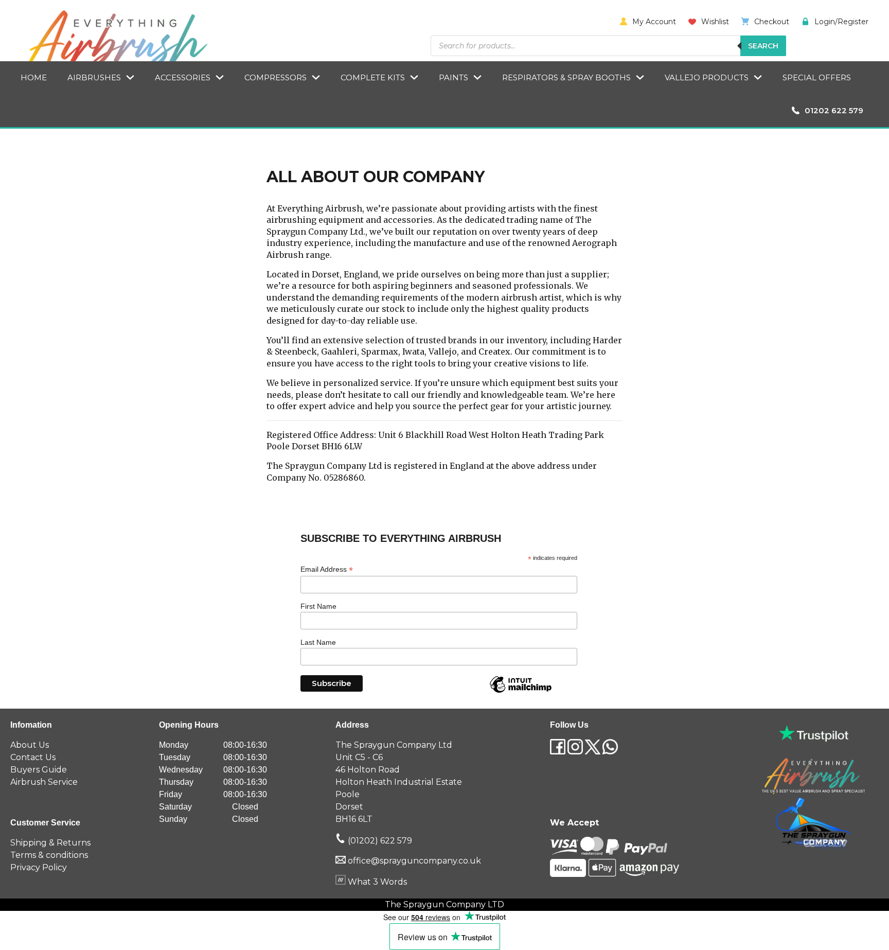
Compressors (275, 77)
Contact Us (33, 757)
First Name (318, 606)
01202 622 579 (834, 110)
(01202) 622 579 (379, 841)
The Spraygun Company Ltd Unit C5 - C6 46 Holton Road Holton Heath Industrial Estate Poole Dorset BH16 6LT (398, 782)
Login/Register (841, 21)
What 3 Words (376, 882)
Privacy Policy (38, 867)
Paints (453, 77)
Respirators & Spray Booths (566, 77)
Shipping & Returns (50, 843)
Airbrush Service (44, 782)
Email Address (326, 569)
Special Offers (817, 77)
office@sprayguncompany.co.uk (414, 861)
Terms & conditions (49, 855)
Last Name (318, 642)
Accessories (182, 77)
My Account (654, 21)
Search (763, 45)
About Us (29, 745)
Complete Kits (373, 77)
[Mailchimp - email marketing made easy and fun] (520, 692)
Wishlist (715, 21)
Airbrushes (94, 77)
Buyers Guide (38, 770)
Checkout (771, 21)
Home (34, 77)
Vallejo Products (707, 77)
